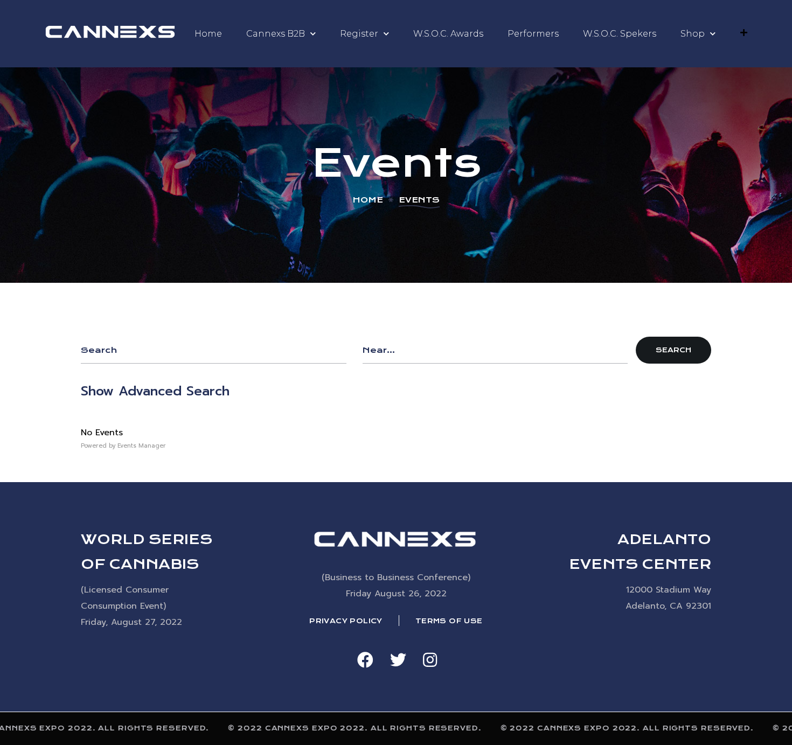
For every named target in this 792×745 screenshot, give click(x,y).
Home (208, 34)
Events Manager (141, 445)
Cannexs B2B (275, 34)
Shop (692, 34)
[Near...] (495, 350)
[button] (365, 660)
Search (673, 350)
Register (359, 34)
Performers (533, 34)
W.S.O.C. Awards (448, 34)
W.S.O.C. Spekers (619, 34)
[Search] (213, 350)
